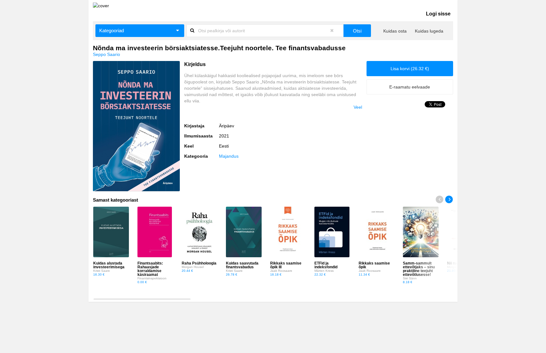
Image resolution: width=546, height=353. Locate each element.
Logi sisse (438, 13)
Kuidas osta (395, 30)
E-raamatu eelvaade (409, 86)
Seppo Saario (106, 54)
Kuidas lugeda (429, 30)
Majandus (229, 156)
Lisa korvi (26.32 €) (410, 68)
